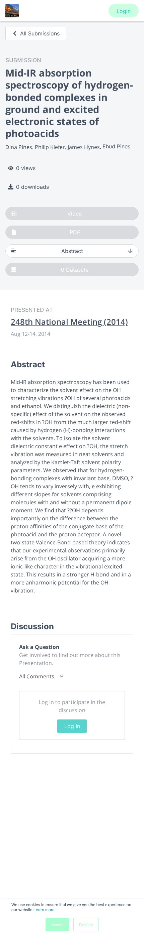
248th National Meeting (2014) (69, 321)
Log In (72, 726)
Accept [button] (57, 924)
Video (74, 213)
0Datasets (74, 269)
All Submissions (40, 33)
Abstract (72, 251)
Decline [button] (86, 924)
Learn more (44, 909)
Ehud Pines (116, 146)
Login (124, 11)
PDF (75, 232)
